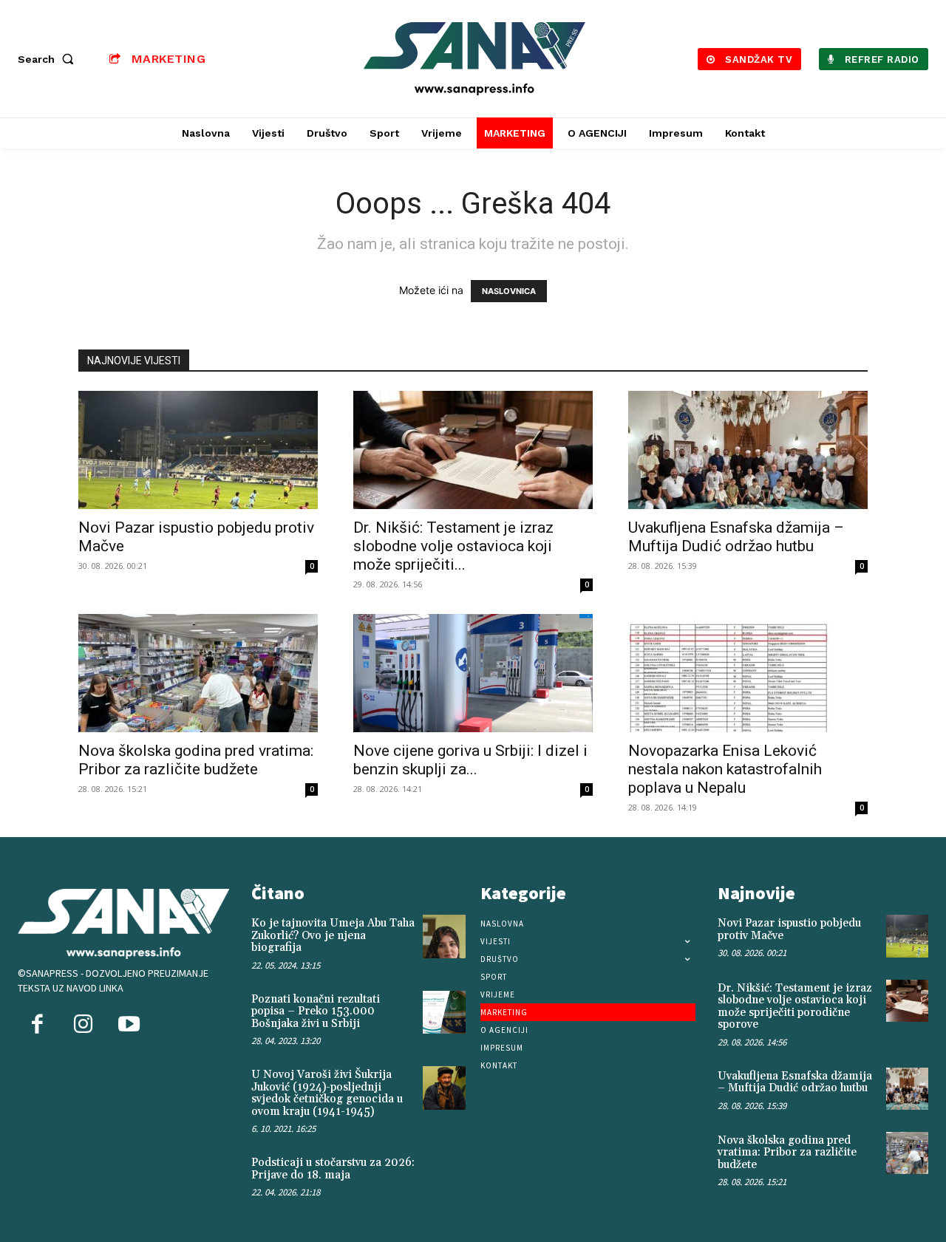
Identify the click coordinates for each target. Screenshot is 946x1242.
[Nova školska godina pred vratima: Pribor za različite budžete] (198, 673)
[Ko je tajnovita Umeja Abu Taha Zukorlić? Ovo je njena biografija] (444, 936)
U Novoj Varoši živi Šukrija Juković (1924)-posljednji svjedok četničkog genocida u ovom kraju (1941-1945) (327, 1093)
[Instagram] (83, 1025)
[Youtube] (128, 1025)
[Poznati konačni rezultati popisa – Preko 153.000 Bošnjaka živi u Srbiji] (444, 1012)
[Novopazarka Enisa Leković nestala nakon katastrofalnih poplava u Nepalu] (748, 673)
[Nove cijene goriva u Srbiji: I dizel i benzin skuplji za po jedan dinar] (473, 673)
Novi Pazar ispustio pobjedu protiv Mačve (789, 929)
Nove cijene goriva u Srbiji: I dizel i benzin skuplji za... (470, 760)
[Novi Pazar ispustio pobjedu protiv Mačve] (198, 450)
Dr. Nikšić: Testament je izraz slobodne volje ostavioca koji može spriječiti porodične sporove (795, 1006)
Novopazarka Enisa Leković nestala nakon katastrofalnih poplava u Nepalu (725, 769)
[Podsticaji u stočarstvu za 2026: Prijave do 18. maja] (444, 1175)
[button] (49, 59)
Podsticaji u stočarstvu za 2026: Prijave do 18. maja (333, 1169)
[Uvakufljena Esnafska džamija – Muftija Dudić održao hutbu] (748, 450)
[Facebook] (37, 1025)
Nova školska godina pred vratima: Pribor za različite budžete (195, 760)
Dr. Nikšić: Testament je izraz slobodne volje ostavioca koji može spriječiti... (453, 546)
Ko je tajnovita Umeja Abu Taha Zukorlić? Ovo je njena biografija (333, 935)
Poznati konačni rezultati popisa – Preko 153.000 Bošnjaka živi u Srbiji (315, 1011)
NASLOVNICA (509, 291)
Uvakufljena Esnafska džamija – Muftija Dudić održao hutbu (736, 537)
